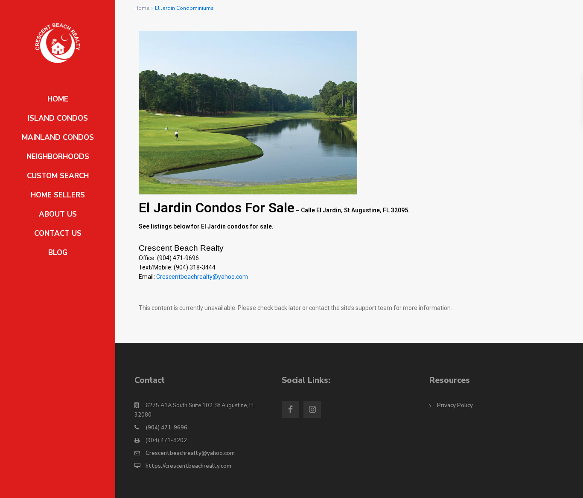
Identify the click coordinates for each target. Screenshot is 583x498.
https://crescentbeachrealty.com (188, 466)
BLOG (57, 253)
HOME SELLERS (58, 195)
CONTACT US (58, 233)
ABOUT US (58, 214)
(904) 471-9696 (166, 427)
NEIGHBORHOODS (57, 157)
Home (141, 8)
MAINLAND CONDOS (58, 137)
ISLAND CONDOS (58, 118)
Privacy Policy (455, 405)
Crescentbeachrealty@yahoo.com (202, 276)
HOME (57, 99)
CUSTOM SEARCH (58, 176)
